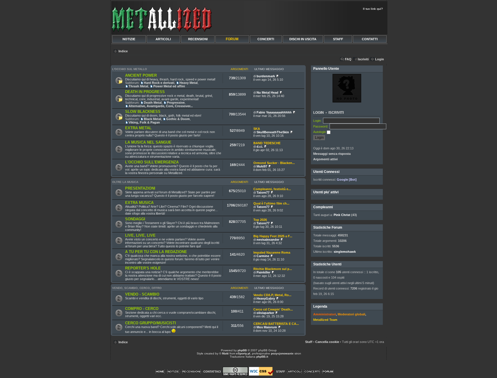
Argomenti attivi (325, 159)
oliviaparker (265, 313)
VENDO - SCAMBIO (142, 294)
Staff (308, 342)
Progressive (176, 102)
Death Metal (153, 102)
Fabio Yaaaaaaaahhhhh (274, 112)
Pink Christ (342, 215)
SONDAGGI (135, 219)
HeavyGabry (266, 298)
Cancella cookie (327, 342)
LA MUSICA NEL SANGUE (148, 142)
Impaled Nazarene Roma (271, 252)
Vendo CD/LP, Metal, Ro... (272, 295)
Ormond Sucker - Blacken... (274, 163)
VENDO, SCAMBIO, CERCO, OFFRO (137, 288)
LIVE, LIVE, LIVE (140, 235)
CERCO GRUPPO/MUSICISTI (150, 323)
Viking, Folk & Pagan (144, 122)
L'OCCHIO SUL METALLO (129, 69)
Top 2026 (260, 219)
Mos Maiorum (267, 327)
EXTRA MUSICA (139, 202)
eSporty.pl (243, 353)
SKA (256, 128)
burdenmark (266, 76)
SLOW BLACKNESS (142, 111)
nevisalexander (268, 239)
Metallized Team (325, 319)
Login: (317, 120)
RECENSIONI (198, 39)
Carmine (263, 256)
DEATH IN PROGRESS (145, 92)
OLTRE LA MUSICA (125, 182)
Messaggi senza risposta (332, 153)
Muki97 (262, 166)
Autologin (320, 132)
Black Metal (152, 119)
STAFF (338, 39)
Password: (320, 126)
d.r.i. (260, 146)
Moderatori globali (351, 314)
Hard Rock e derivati (159, 82)
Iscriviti (363, 59)
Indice (123, 51)
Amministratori (324, 314)
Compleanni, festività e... (272, 189)
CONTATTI (370, 39)
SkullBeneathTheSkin (273, 132)
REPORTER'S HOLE (143, 268)
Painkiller (263, 272)
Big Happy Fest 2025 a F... (272, 236)
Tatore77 (263, 192)
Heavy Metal (188, 82)
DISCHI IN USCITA (302, 39)
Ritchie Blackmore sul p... (272, 269)
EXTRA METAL (138, 128)
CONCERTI (265, 39)
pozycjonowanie (282, 353)
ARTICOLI (163, 39)
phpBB (242, 350)
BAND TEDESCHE (266, 143)
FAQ (348, 59)
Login (379, 59)
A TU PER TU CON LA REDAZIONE (156, 252)
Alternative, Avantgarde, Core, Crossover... (161, 106)
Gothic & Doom (178, 119)
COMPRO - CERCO (141, 308)
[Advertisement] (318, 21)
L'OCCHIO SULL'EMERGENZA (152, 162)
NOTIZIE (129, 39)
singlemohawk (345, 251)
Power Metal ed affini (169, 86)
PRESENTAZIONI (140, 188)
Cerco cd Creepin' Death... (273, 309)
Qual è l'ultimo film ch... (271, 203)
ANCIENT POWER (141, 75)
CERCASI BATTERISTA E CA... (276, 323)
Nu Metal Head (267, 92)
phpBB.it (262, 356)
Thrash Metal (138, 86)
